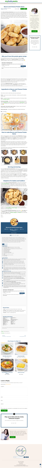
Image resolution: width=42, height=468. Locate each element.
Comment (2, 386)
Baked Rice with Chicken (7, 356)
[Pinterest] (15, 423)
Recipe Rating (3, 384)
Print (26, 8)
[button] (37, 1)
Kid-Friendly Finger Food (5, 3)
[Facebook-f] (12, 423)
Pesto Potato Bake (21, 356)
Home (1, 3)
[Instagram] (13, 423)
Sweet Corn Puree (21, 372)
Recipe (23, 8)
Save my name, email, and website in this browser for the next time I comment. (14, 408)
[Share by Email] (18, 235)
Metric (3, 244)
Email (2, 400)
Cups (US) (6, 244)
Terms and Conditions (21, 461)
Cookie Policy (21, 463)
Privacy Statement (21, 462)
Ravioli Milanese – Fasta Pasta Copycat (7, 373)
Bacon (2, 331)
